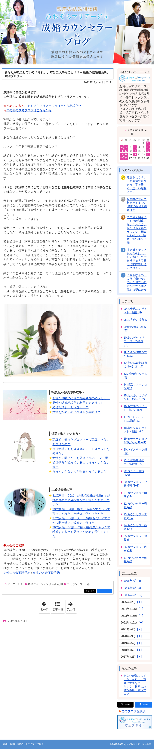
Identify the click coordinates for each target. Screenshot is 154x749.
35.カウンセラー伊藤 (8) (135, 537)
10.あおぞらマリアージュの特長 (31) (134, 341)
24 (147, 154)
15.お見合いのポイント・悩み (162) (135, 397)
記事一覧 (58, 609)
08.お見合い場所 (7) (136, 319)
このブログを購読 (134, 711)
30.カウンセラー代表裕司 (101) (135, 483)
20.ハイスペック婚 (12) (135, 451)
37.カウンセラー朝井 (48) (135, 559)
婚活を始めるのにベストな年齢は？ (76, 412)
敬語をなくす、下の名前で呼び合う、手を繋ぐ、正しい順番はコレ (136, 185)
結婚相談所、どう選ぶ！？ (70, 407)
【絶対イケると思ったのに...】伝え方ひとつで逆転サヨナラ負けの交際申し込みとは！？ (136, 258)
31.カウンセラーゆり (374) (135, 494)
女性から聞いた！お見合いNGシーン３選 (80, 458)
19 (126, 154)
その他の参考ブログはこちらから (28, 110)
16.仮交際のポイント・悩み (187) (135, 408)
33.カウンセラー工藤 (78, 584)
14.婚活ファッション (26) (135, 386)
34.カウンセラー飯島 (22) (135, 527)
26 (126, 158)
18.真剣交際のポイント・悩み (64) (135, 429)
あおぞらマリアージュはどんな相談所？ (54, 105)
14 (134, 150)
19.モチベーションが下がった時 (45, 584)
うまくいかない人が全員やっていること (79, 471)
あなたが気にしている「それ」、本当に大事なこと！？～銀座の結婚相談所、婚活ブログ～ (135, 684)
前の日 (45, 605)
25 (121, 158)
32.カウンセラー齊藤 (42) (135, 505)
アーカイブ (129, 573)
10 (147, 146)
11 (121, 150)
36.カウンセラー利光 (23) (135, 548)
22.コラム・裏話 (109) (134, 473)
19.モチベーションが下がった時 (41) (135, 440)
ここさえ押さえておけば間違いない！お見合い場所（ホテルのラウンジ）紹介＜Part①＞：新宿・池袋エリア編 (136, 230)
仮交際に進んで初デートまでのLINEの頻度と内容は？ (137, 204)
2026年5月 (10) (133, 595)
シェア (92, 591)
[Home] (4, 621)
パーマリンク (15, 584)
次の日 (72, 605)
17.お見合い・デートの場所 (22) (135, 418)
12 (126, 150)
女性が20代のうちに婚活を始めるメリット (81, 398)
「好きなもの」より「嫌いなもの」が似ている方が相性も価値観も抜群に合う (136, 282)
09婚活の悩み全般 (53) (135, 328)
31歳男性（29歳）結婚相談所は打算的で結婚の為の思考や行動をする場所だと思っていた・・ (81, 500)
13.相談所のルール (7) (135, 375)
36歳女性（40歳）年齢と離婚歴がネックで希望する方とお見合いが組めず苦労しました (81, 532)
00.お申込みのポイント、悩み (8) (135, 310)
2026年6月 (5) (132, 587)
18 (121, 154)
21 (134, 154)
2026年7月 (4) (132, 580)
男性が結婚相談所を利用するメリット (77, 402)
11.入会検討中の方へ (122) (135, 353)
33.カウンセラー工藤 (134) (135, 516)
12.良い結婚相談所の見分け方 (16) (135, 364)
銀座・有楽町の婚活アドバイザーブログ (77, 32)
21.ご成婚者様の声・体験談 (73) (134, 462)
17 (147, 150)
